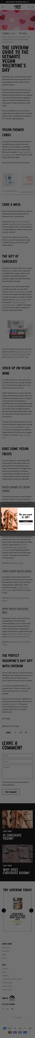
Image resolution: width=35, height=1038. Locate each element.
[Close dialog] (33, 508)
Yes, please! (25, 521)
